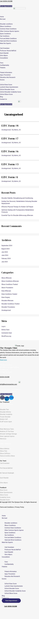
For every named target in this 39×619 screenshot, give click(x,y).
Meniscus (3, 439)
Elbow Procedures (7, 287)
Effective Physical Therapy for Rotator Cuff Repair (17, 207)
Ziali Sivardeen (4, 463)
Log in (3, 326)
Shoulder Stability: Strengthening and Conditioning (17, 198)
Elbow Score (4, 495)
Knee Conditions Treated (9, 294)
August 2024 (5, 249)
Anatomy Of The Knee (7, 431)
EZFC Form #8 (9, 125)
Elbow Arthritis (4, 448)
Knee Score (3, 490)
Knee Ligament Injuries (7, 436)
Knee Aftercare (6, 291)
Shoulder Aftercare (7, 300)
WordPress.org (6, 336)
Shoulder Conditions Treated (10, 304)
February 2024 (6, 258)
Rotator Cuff (4, 419)
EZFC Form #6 (9, 151)
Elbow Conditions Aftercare (10, 281)
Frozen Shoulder (5, 417)
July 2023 (4, 262)
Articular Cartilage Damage (8, 434)
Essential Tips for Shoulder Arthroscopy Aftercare (17, 215)
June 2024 (4, 255)
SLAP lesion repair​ (6, 421)
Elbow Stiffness (5, 453)
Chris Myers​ (4, 483)
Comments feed (6, 333)
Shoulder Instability (6, 414)
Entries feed (5, 330)
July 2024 (4, 252)
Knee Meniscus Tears (7, 429)
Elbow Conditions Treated (9, 284)
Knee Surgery (5, 297)
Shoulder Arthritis (5, 412)
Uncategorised (6, 130)
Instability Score (5, 497)
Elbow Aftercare (6, 278)
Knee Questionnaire (6, 492)
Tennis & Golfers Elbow (7, 456)
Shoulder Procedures (8, 307)
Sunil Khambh (4, 478)
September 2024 (6, 245)
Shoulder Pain (4, 409)
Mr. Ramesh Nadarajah (7, 473)
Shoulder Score (5, 500)
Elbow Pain (3, 451)
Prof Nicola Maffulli (6, 468)
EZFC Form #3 (9, 164)
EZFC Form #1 (9, 177)
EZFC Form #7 (9, 138)
